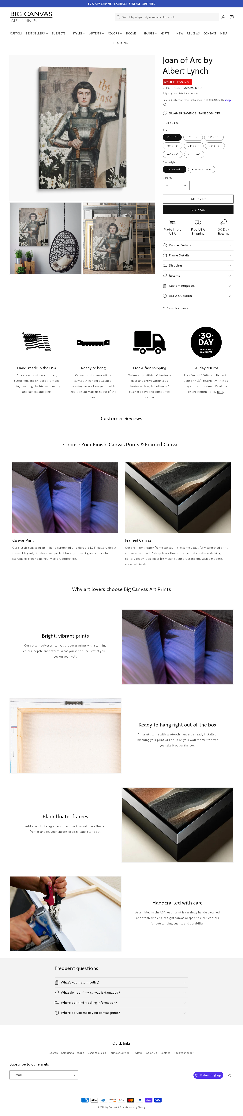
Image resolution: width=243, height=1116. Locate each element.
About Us (151, 1053)
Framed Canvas (201, 169)
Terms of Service (119, 1053)
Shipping (168, 93)
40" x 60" (194, 154)
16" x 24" (193, 137)
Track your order (183, 1053)
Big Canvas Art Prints (115, 1107)
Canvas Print (174, 169)
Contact (165, 1053)
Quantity (167, 178)
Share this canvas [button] (177, 308)
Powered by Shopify (135, 1107)
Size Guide (172, 123)
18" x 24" (214, 137)
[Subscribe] (73, 1075)
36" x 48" (172, 154)
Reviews (138, 1053)
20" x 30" (172, 146)
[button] (167, 17)
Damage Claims (97, 1053)
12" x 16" (172, 137)
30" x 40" (215, 146)
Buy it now (198, 210)
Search (54, 1053)
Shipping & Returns (72, 1053)
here (220, 392)
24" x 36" (194, 146)
